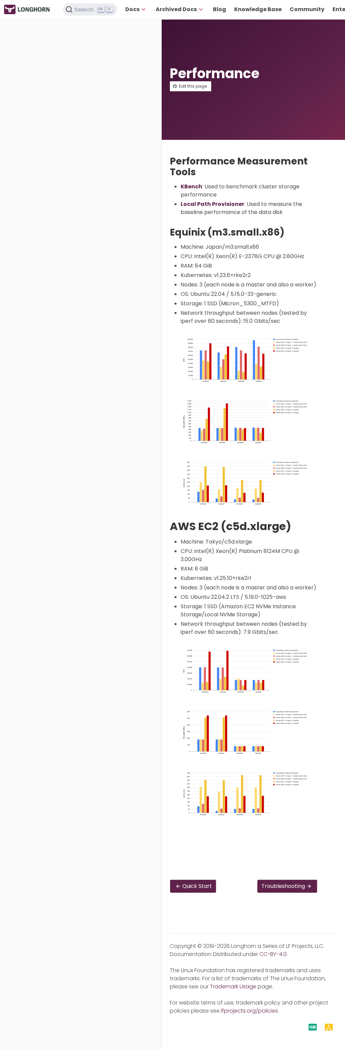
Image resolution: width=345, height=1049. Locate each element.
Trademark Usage (233, 986)
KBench (191, 186)
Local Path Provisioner (212, 204)
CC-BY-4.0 (273, 954)
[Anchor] (202, 172)
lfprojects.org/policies (249, 1011)
